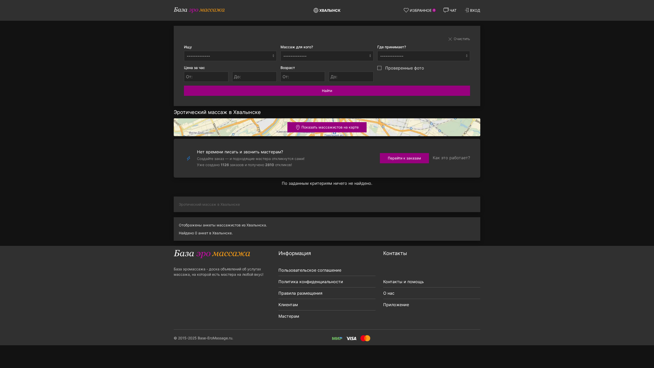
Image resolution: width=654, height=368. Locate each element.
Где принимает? (391, 47)
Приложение (396, 304)
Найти (327, 90)
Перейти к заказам (404, 158)
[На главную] (199, 10)
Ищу (188, 47)
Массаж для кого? (297, 47)
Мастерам (288, 316)
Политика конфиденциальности (310, 281)
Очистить (461, 39)
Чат (453, 10)
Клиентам (288, 304)
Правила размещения (300, 293)
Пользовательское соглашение (309, 270)
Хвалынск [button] (330, 10)
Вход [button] (475, 10)
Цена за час (194, 67)
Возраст (288, 67)
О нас (388, 293)
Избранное (422, 10)
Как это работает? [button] (451, 157)
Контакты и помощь (403, 281)
